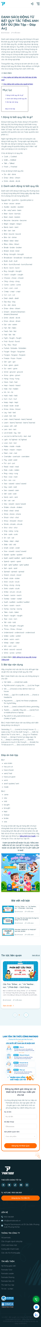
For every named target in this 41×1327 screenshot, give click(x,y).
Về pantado (6, 1237)
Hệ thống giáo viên (8, 1266)
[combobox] (20, 1136)
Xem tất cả (36, 955)
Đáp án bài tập (10, 109)
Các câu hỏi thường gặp (10, 1253)
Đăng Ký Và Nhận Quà (20, 1146)
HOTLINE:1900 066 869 (13, 1193)
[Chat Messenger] (36, 1307)
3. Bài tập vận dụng (11, 102)
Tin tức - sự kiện (7, 1289)
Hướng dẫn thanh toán (10, 1249)
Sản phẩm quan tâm (11, 1132)
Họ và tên (7, 1112)
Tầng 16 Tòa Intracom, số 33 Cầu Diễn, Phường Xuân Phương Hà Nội (21, 1225)
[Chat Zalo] (36, 1315)
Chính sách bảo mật (9, 1245)
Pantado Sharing (7, 1277)
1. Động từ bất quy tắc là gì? (14, 95)
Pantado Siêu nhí (7, 1281)
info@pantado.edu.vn (12, 1221)
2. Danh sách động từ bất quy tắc (16, 98)
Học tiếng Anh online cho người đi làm (18, 84)
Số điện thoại (9, 1122)
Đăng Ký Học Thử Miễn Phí (20, 1198)
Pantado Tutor (6, 1270)
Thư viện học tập (7, 1285)
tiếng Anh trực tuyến (28, 836)
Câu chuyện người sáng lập (11, 1241)
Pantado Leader (7, 1273)
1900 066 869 (9, 1217)
